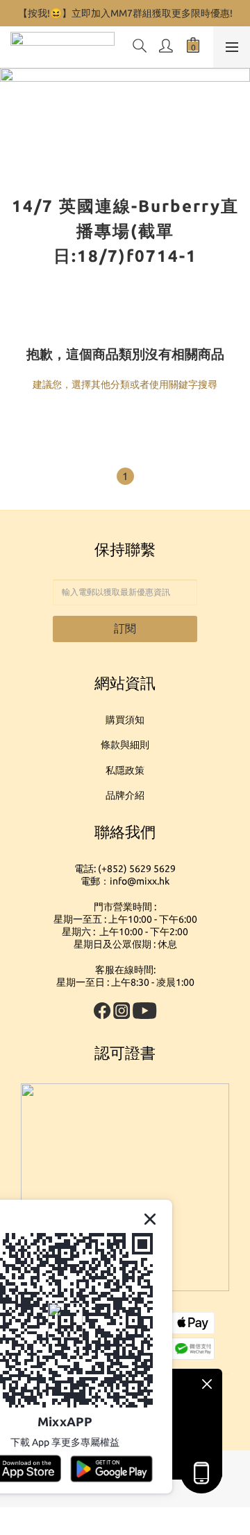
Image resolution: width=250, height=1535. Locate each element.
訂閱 (125, 628)
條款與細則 (125, 744)
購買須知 (125, 719)
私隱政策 (125, 770)
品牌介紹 (125, 795)
